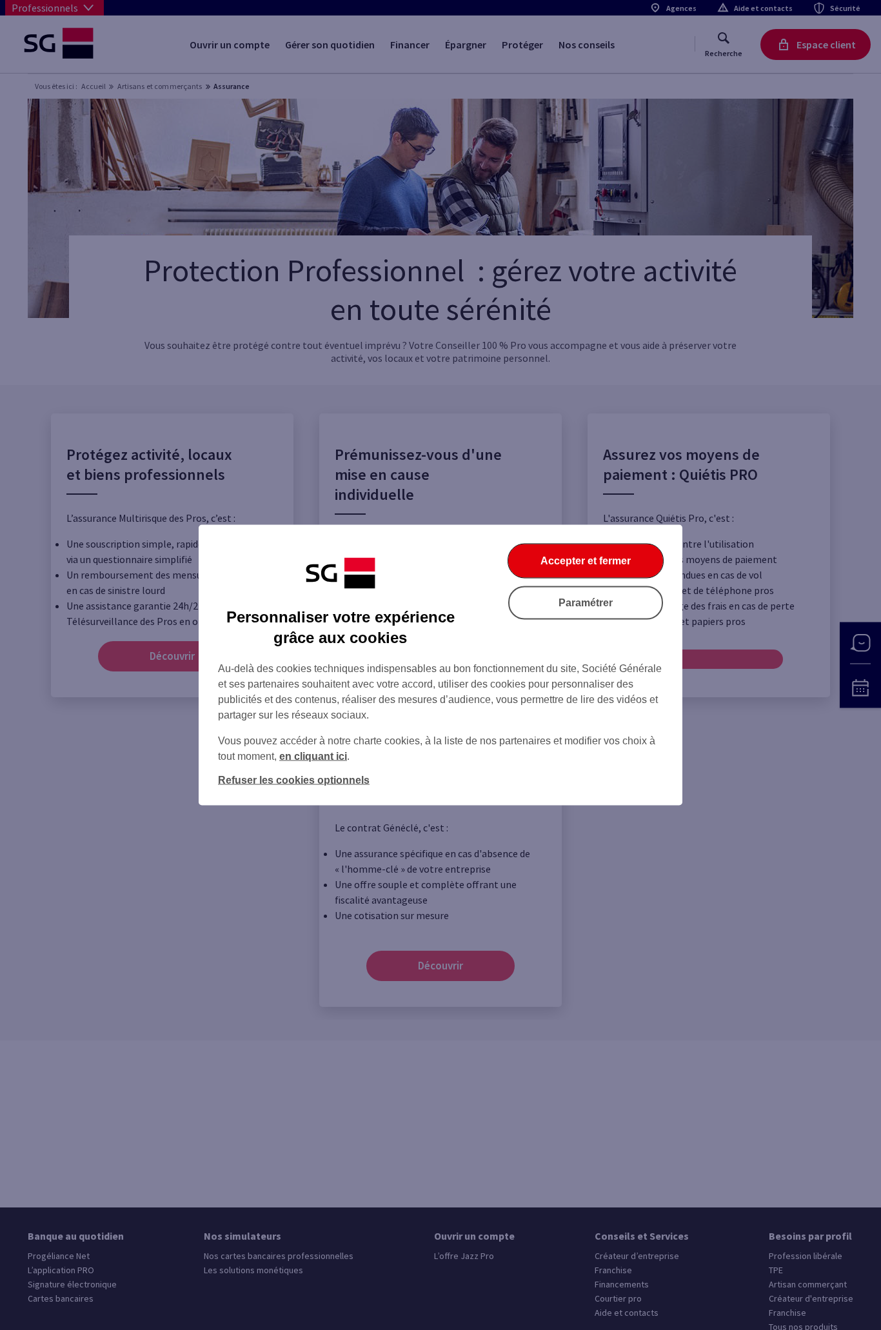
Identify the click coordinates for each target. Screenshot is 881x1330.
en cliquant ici (313, 756)
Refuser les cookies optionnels (294, 780)
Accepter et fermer (585, 560)
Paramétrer (586, 602)
